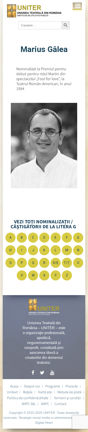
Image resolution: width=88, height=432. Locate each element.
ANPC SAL (29, 403)
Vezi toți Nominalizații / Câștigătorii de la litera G (43, 224)
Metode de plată (69, 392)
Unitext (12, 392)
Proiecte (71, 386)
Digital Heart (44, 422)
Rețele (27, 392)
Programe (52, 386)
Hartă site (45, 392)
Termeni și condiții (67, 398)
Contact (60, 403)
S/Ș (55, 263)
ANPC (45, 403)
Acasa (14, 386)
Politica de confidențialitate (27, 398)
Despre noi (32, 386)
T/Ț (67, 263)
